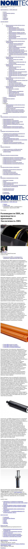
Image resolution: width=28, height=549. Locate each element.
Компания (5, 18)
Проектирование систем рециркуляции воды (13, 127)
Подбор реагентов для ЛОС (15, 73)
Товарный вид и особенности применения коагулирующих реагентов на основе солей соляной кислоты (15, 503)
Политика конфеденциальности (8, 543)
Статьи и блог (6, 205)
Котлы (10, 90)
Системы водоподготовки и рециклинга (15, 110)
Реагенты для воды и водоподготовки (15, 109)
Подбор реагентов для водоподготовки (18, 71)
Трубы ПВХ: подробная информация (11, 347)
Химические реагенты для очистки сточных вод (14, 158)
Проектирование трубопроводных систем (13, 121)
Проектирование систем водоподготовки (14, 37)
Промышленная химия (8, 190)
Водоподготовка (12, 81)
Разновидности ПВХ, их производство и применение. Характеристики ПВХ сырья (13, 257)
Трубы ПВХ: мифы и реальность (10, 345)
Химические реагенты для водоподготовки (15, 67)
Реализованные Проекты (9, 518)
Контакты (5, 19)
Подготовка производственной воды (17, 85)
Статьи (5, 16)
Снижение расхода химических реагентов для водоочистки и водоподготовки (16, 45)
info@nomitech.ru (4, 9)
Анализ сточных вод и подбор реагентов (12, 149)
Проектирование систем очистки (16, 28)
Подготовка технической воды (16, 84)
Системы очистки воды (8, 188)
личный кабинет (4, 21)
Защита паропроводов (14, 92)
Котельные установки (14, 88)
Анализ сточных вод (11, 108)
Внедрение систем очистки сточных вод (18, 80)
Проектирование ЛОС (14, 27)
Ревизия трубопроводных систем (16, 49)
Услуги (5, 12)
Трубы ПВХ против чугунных (10, 344)
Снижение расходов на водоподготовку (18, 53)
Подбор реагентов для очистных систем (18, 74)
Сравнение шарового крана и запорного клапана (14, 505)
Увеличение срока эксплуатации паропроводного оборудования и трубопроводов (16, 95)
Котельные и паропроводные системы (15, 112)
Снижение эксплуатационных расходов (15, 107)
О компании (6, 192)
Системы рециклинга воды (15, 82)
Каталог (5, 14)
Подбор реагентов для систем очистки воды (13, 163)
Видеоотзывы (6, 193)
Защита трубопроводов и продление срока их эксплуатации (17, 48)
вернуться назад (4, 514)
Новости (5, 15)
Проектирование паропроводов (16, 91)
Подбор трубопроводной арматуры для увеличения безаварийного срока (18, 51)
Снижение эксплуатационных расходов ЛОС (13, 143)
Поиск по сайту (4, 525)
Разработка (3, 547)
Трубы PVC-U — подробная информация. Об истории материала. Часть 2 (13, 512)
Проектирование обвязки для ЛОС (17, 32)
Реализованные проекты (9, 13)
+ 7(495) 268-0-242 (13, 9)
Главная (5, 204)
